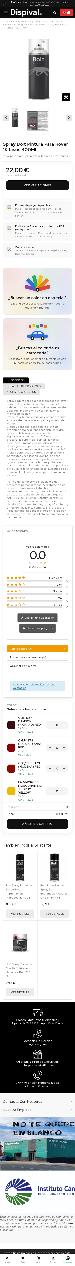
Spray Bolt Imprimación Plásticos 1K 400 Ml (19, 893)
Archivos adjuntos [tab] (21, 392)
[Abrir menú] (6, 12)
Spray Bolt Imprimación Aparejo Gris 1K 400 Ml (54, 893)
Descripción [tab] (16, 380)
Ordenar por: (18, 666)
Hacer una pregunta (39, 628)
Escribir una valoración (39, 617)
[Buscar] (54, 12)
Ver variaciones (37, 185)
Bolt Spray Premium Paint (19, 887)
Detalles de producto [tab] (24, 386)
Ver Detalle (20, 913)
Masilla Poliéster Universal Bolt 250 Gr (18, 972)
